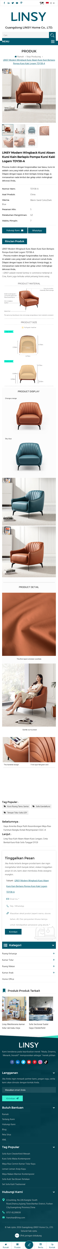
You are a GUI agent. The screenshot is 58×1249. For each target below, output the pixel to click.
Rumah (20, 56)
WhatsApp (37, 230)
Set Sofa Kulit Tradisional (13, 1184)
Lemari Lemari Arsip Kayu (14, 1168)
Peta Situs (6, 1134)
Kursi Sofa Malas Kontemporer (16, 1158)
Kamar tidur (8, 959)
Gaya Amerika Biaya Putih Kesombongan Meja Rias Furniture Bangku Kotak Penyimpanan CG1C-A (27, 828)
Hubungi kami (13, 230)
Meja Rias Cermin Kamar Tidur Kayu (18, 1163)
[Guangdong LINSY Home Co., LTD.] (29, 15)
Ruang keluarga (9, 953)
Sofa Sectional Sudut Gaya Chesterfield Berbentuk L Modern (38, 1026)
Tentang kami (8, 1119)
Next (53, 1011)
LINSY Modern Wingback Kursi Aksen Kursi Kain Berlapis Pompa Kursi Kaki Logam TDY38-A (27, 886)
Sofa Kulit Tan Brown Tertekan (16, 1179)
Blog (4, 1129)
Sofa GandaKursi (43, 806)
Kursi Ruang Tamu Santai (18, 806)
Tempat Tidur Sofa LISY (17, 812)
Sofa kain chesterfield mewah (16, 1153)
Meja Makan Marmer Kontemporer (18, 1173)
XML (4, 1139)
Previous (1, 1011)
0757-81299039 (13, 1212)
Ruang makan (8, 966)
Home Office (8, 979)
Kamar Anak (7, 972)
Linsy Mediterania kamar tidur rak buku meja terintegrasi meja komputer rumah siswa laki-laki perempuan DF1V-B (13, 1026)
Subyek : (27, 886)
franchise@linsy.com (15, 1217)
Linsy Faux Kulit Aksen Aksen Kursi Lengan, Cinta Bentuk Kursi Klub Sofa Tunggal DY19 (26, 840)
